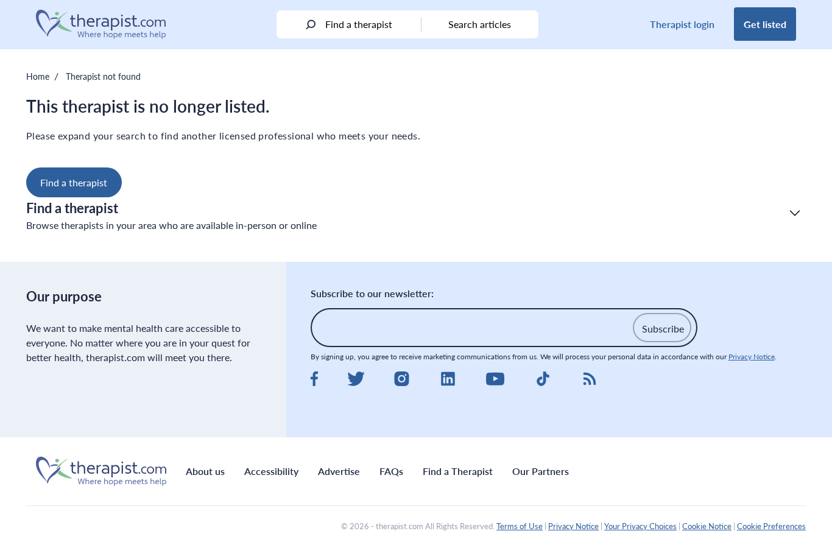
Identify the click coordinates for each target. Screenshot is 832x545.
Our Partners (540, 471)
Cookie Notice (707, 526)
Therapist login (682, 24)
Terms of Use (519, 526)
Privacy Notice (751, 356)
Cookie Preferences (771, 526)
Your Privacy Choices (640, 526)
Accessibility (271, 471)
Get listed (765, 24)
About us (205, 471)
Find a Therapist (458, 471)
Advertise (339, 471)
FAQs (391, 471)
